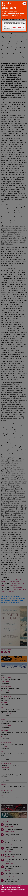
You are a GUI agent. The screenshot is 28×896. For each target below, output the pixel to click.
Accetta (3, 894)
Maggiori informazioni (6, 891)
